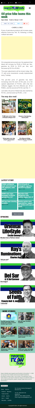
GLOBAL (10, 400)
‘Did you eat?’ (4, 260)
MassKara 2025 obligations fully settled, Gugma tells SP (25, 195)
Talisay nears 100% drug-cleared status (7, 349)
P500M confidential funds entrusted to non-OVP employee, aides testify (9, 186)
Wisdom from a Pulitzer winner (10, 238)
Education (4, 400)
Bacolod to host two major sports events (24, 336)
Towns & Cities (5, 393)
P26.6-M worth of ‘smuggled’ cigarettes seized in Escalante (25, 186)
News (2, 389)
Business (9, 391)
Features (4, 391)
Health (7, 398)
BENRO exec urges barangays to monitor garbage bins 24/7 (8, 195)
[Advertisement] (16, 48)
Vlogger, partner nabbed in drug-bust (8, 336)
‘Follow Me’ (3, 303)
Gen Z (3, 398)
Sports (7, 396)
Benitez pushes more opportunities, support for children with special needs (26, 204)
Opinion (7, 389)
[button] (30, 2)
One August (4, 281)
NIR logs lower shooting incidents (9, 202)
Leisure (3, 396)
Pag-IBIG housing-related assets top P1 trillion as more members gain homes (8, 323)
